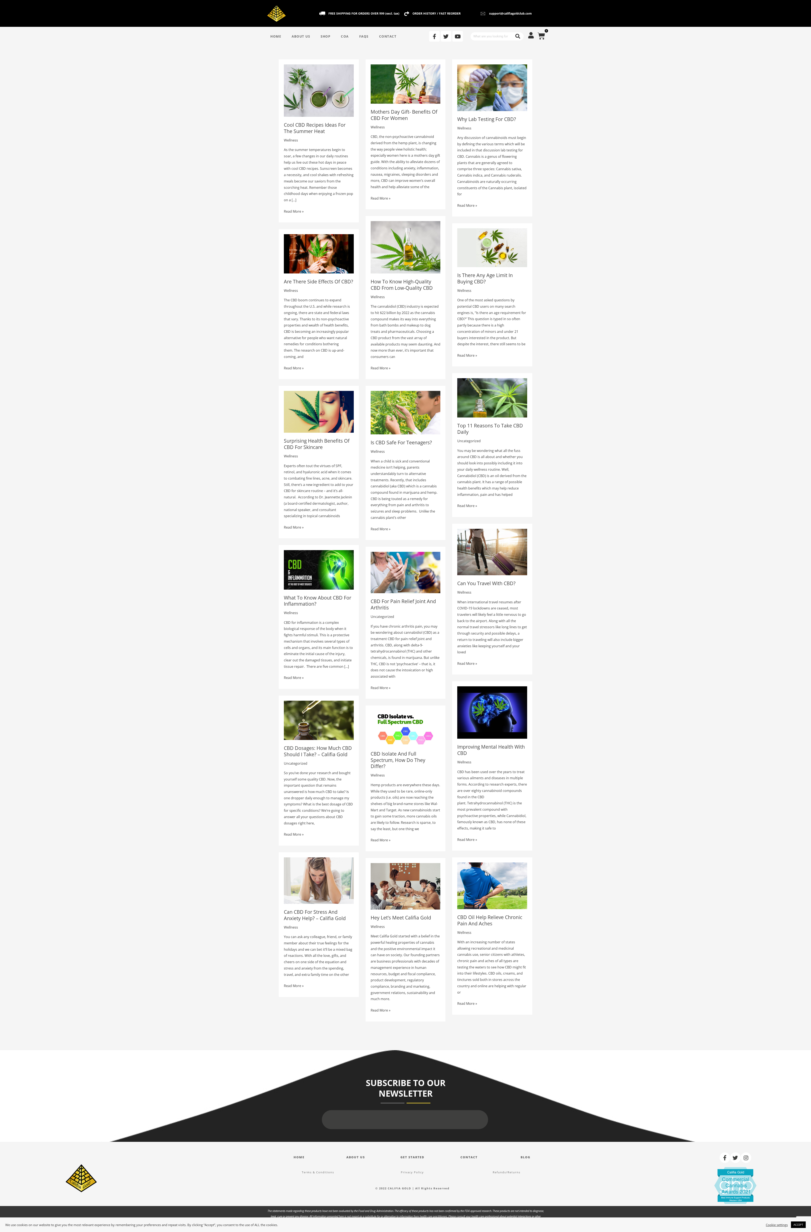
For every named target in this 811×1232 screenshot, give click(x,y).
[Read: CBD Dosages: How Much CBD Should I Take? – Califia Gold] (319, 720)
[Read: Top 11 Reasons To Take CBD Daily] (492, 397)
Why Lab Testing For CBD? (486, 119)
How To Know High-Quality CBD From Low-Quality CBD (402, 284)
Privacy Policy (412, 1172)
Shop (325, 36)
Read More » (294, 211)
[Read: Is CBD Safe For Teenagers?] (406, 412)
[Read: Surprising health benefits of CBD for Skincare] (319, 411)
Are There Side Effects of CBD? (318, 281)
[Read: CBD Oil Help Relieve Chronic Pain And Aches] (492, 885)
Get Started (412, 1157)
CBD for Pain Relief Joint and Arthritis (403, 604)
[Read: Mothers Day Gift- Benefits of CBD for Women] (406, 83)
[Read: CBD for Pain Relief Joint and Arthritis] (406, 572)
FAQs (364, 36)
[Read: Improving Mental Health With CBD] (492, 712)
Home (275, 36)
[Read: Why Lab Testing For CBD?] (492, 87)
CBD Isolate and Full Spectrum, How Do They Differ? (398, 760)
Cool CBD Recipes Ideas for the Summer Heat (315, 128)
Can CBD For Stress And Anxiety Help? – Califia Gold (315, 915)
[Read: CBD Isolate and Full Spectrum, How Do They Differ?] (406, 727)
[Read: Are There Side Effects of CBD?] (319, 253)
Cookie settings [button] (777, 1225)
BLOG (525, 1157)
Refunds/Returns (506, 1172)
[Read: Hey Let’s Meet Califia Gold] (406, 886)
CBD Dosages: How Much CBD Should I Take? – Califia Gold (318, 751)
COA (345, 36)
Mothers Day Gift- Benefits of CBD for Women (404, 114)
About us (355, 1157)
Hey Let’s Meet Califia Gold (401, 917)
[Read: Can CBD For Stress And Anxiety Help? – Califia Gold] (319, 880)
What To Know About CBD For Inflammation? (317, 600)
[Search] (518, 36)
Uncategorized (469, 441)
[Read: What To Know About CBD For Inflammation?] (319, 569)
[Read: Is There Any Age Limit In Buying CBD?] (492, 247)
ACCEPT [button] (798, 1225)
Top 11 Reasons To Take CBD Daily (490, 428)
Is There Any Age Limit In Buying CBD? (485, 278)
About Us (301, 36)
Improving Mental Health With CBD (491, 749)
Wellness (291, 140)
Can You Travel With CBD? (486, 583)
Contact (388, 36)
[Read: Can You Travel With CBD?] (492, 551)
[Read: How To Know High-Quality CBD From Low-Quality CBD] (406, 247)
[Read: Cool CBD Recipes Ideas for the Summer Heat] (319, 90)
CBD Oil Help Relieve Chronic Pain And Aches (489, 920)
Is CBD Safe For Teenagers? (401, 442)
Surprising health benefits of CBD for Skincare (317, 443)
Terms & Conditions (318, 1172)
